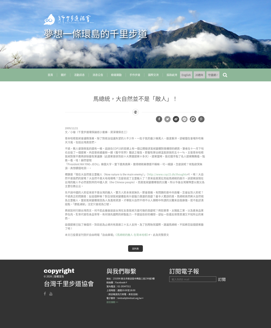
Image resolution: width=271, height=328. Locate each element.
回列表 (135, 248)
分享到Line (184, 119)
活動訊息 (79, 75)
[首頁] (69, 19)
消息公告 (98, 75)
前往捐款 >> (112, 302)
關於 (63, 75)
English (186, 75)
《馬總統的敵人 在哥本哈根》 (133, 235)
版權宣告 (59, 276)
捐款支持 (170, 76)
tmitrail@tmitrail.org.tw (130, 298)
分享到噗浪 (193, 119)
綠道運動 (116, 75)
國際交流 (153, 75)
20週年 (199, 75)
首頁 (50, 75)
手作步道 (135, 75)
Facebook (121, 282)
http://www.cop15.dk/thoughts (168, 174)
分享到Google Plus (201, 119)
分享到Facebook (159, 119)
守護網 (213, 75)
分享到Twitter (167, 119)
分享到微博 (176, 119)
